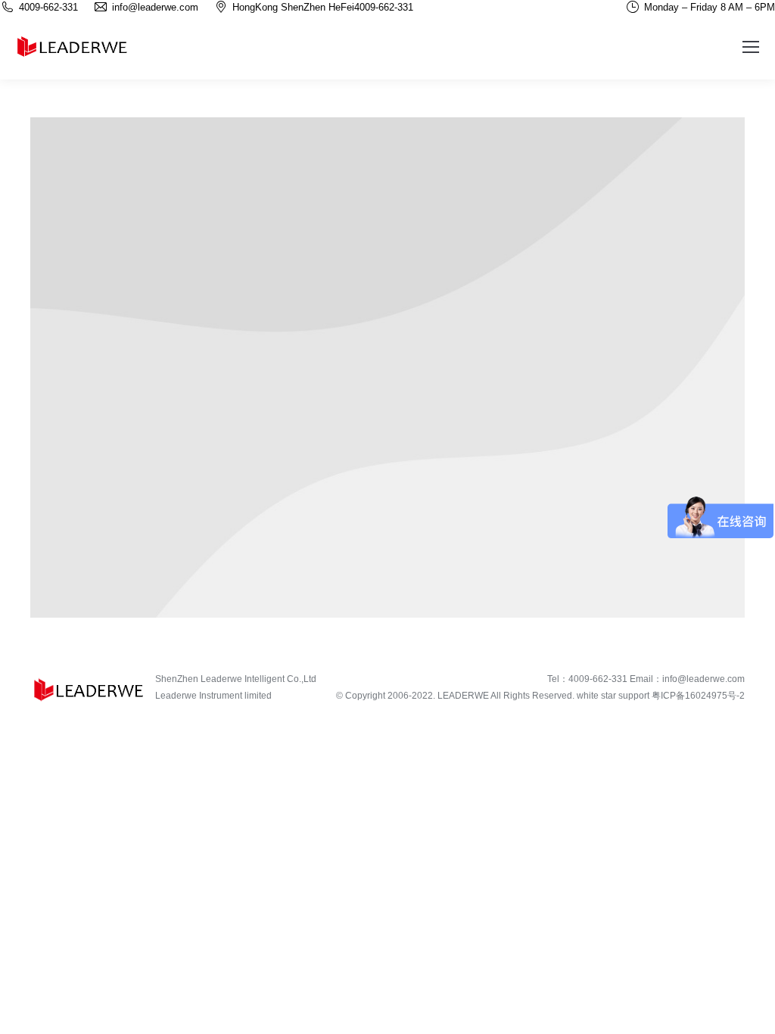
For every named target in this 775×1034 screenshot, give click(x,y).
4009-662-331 (383, 7)
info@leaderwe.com (703, 679)
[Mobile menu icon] (751, 47)
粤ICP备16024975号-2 (698, 695)
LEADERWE (463, 695)
